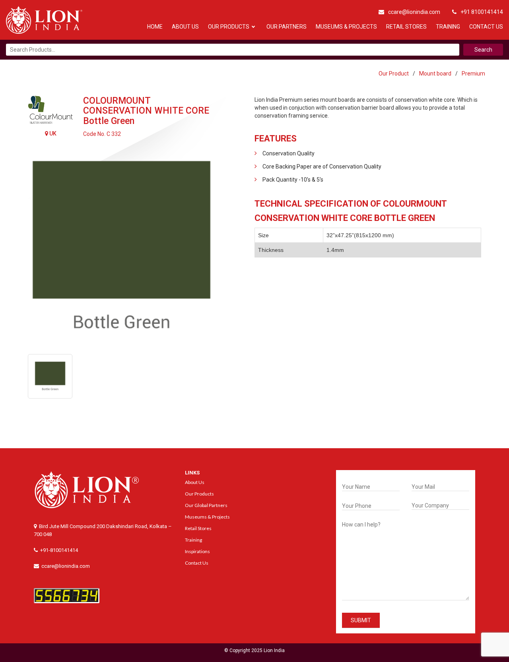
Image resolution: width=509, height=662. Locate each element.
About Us (185, 26)
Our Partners (286, 26)
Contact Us (486, 26)
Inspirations (197, 551)
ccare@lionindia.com (414, 12)
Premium (473, 73)
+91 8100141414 (481, 12)
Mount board (435, 73)
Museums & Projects (346, 26)
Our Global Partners (206, 505)
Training (448, 26)
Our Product (394, 73)
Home (155, 26)
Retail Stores (406, 26)
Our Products (228, 26)
